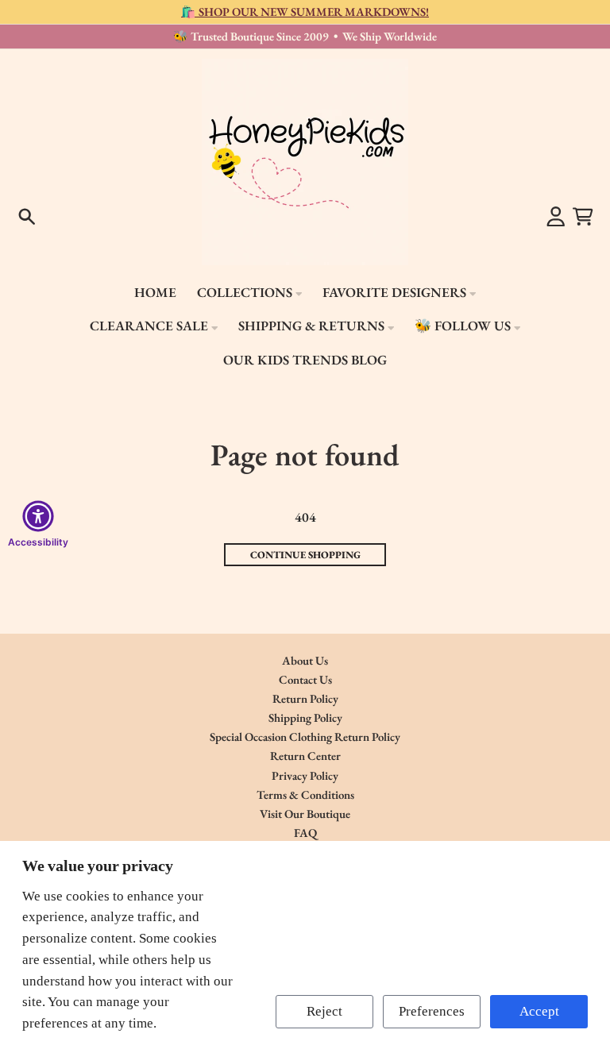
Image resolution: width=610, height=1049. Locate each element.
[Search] (27, 216)
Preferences (432, 1011)
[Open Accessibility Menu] (38, 516)
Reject (324, 1011)
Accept (539, 1011)
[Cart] (583, 216)
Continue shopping (305, 554)
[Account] (556, 216)
